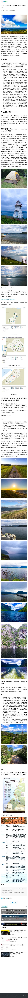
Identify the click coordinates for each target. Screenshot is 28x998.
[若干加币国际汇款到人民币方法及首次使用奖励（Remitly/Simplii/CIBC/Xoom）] (5, 939)
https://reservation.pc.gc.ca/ (8, 299)
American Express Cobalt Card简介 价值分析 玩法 (18, 953)
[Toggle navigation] (26, 1)
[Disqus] (14, 975)
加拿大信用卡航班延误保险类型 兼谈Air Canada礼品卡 (18, 931)
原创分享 (13, 10)
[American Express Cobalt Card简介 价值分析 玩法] (5, 954)
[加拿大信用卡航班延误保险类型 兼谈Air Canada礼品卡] (5, 932)
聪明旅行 (10, 898)
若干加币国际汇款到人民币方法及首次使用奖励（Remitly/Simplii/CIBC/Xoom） (18, 938)
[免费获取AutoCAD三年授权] (5, 947)
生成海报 (5, 906)
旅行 (4, 898)
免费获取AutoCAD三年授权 (17, 945)
